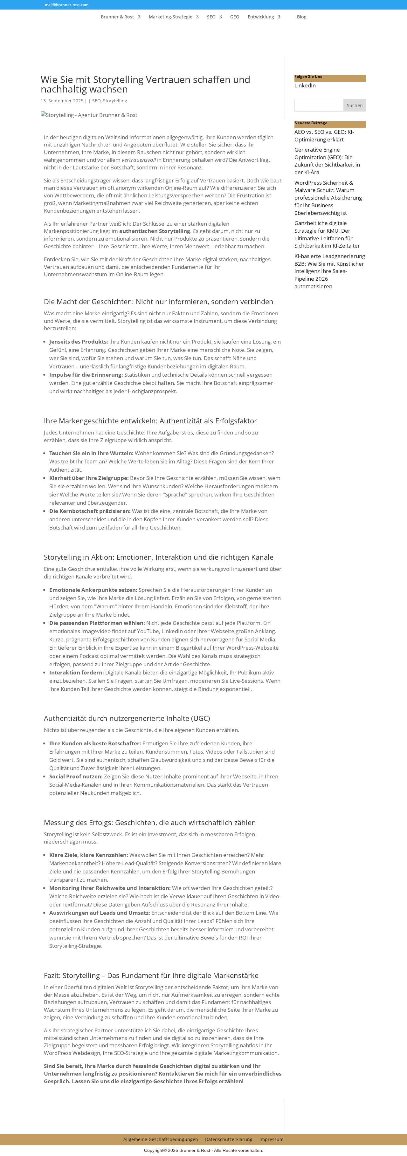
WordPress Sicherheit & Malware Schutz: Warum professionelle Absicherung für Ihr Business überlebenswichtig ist (328, 197)
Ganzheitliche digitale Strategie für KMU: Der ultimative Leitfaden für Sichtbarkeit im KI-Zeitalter (327, 234)
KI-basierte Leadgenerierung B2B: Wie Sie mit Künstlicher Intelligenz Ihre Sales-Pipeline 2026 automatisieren (329, 271)
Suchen (355, 105)
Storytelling (115, 101)
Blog (302, 17)
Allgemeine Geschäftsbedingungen (160, 1139)
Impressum (271, 1139)
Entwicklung (261, 17)
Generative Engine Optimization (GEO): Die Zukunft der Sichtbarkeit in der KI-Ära (327, 161)
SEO (211, 17)
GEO (234, 17)
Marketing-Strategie (170, 17)
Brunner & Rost (117, 17)
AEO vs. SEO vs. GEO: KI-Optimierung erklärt (324, 135)
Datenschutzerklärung (228, 1139)
